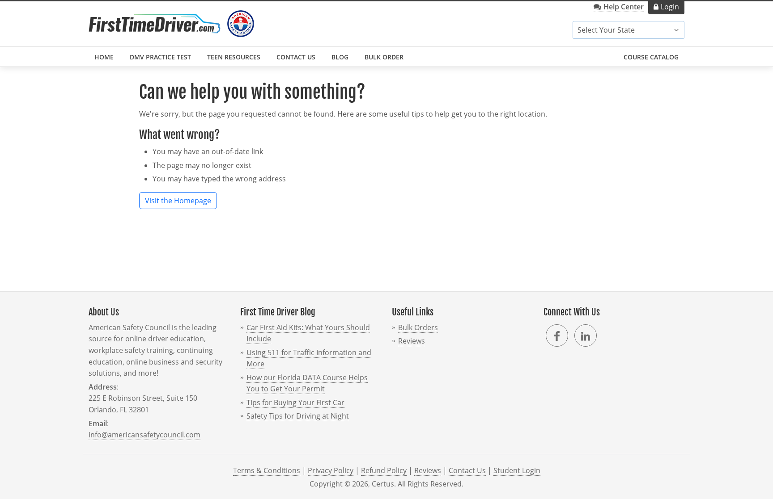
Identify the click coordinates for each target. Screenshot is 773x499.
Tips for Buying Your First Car (295, 402)
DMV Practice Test (160, 57)
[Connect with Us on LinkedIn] (585, 335)
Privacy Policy (330, 470)
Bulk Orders (418, 327)
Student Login (516, 470)
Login (670, 7)
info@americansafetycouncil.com (144, 435)
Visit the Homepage (178, 200)
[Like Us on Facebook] (557, 335)
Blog (339, 57)
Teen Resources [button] (233, 57)
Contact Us (295, 57)
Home (104, 57)
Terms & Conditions (266, 470)
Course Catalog (651, 57)
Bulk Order (384, 57)
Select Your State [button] (606, 30)
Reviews (411, 341)
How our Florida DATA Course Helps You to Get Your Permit (307, 383)
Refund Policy (384, 470)
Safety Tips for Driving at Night (297, 416)
